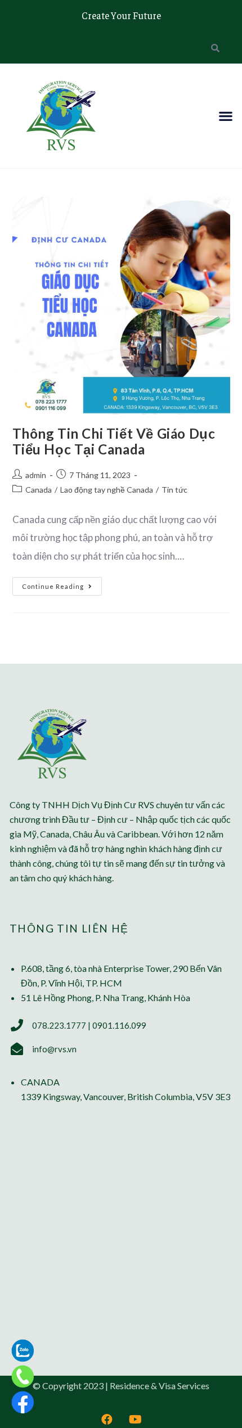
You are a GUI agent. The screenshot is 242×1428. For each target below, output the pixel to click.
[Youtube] (135, 1419)
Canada (38, 489)
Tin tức (174, 489)
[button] (225, 116)
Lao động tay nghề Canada (106, 489)
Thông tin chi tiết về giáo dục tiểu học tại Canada (114, 441)
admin (35, 475)
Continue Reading (62, 583)
